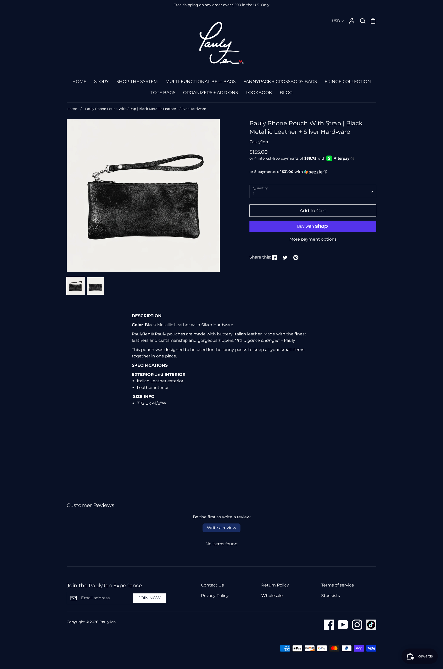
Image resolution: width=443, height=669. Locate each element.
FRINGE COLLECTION (348, 81)
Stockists (330, 595)
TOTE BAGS (162, 92)
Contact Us (212, 585)
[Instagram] (355, 624)
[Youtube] (341, 624)
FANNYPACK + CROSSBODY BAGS (280, 81)
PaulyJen (258, 141)
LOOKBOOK (259, 92)
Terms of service (337, 585)
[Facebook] (327, 624)
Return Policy (275, 585)
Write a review (221, 527)
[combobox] (312, 191)
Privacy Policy (215, 595)
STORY (101, 81)
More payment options (313, 239)
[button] (312, 171)
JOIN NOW (149, 597)
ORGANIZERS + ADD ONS (210, 92)
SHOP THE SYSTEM (137, 81)
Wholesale (272, 595)
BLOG (286, 92)
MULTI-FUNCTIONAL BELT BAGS (200, 81)
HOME (79, 81)
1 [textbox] (254, 193)
